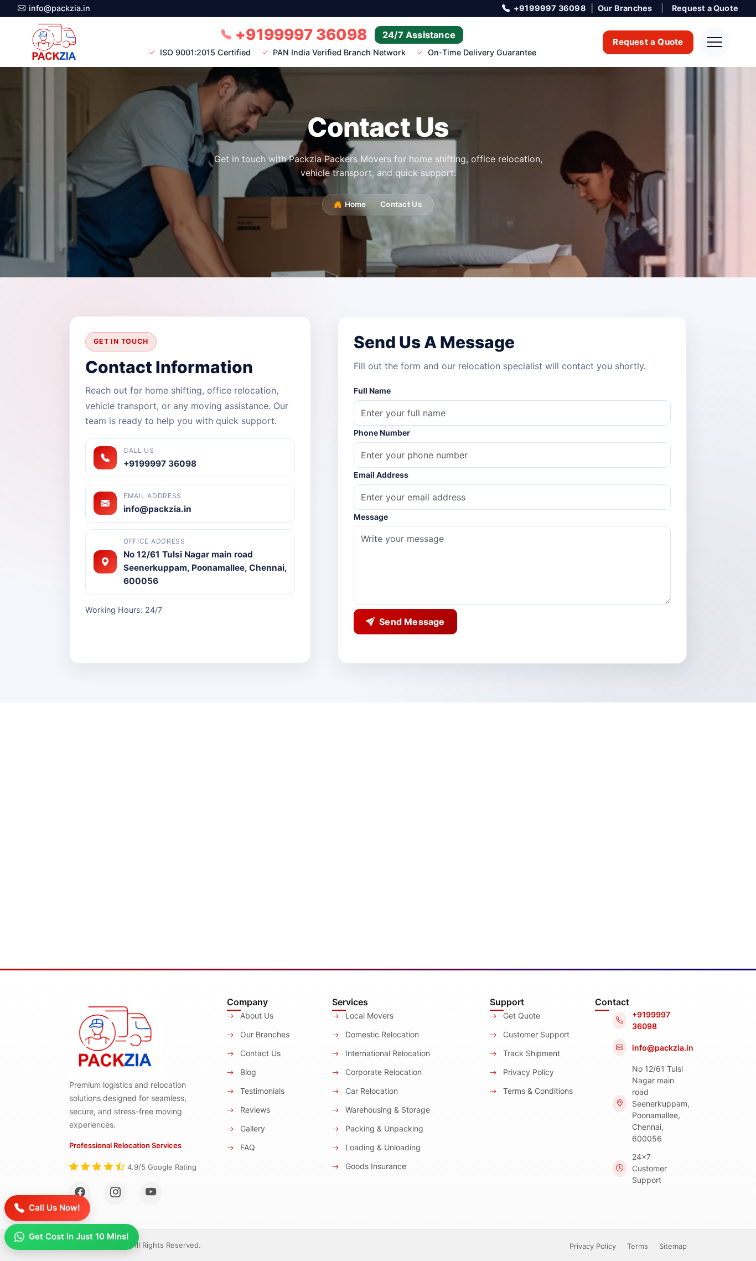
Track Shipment (530, 1053)
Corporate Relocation (382, 1072)
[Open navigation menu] (714, 42)
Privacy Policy (527, 1072)
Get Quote (520, 1015)
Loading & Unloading (382, 1147)
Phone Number (382, 432)
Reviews (254, 1109)
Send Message (411, 621)
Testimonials (261, 1090)
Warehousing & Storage (386, 1109)
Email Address (381, 475)
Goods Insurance (374, 1166)
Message (371, 517)
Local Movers (368, 1015)
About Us (255, 1015)
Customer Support (535, 1034)
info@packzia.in (59, 8)
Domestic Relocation (381, 1034)
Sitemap (673, 1246)
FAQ (246, 1147)
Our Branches (625, 8)
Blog (247, 1072)
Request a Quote (705, 8)
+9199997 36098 (550, 8)
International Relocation (386, 1053)
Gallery (251, 1128)
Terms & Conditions (537, 1090)
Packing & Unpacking (383, 1128)
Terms (637, 1246)
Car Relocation (370, 1090)
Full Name (372, 390)
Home (355, 204)
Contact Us (259, 1053)
